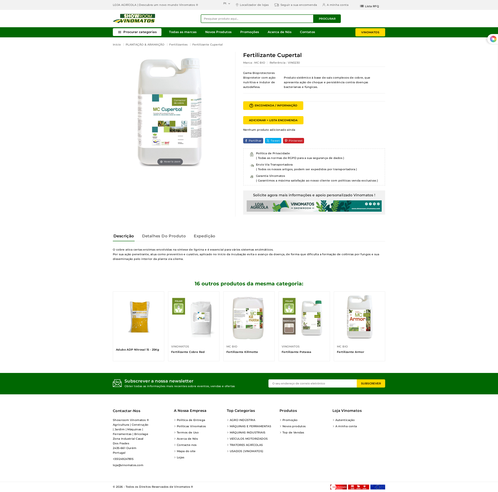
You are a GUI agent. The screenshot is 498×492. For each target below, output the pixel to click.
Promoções (249, 32)
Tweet (275, 140)
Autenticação (345, 420)
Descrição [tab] (123, 236)
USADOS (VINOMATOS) (246, 451)
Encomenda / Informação (273, 105)
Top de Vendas (293, 432)
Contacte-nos (187, 445)
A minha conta (346, 426)
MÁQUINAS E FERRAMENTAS (250, 426)
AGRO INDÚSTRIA (242, 420)
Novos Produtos (218, 32)
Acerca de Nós (279, 32)
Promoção (289, 420)
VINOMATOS (370, 32)
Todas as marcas (182, 32)
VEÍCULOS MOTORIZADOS (249, 438)
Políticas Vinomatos (191, 426)
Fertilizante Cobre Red (188, 352)
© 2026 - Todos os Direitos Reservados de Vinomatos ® (153, 486)
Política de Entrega (191, 420)
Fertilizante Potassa (296, 352)
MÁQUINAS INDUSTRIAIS (248, 432)
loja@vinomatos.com (128, 465)
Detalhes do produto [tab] (164, 236)
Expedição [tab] (204, 236)
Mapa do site (186, 451)
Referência (278, 62)
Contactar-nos (126, 411)
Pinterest (295, 140)
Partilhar (255, 140)
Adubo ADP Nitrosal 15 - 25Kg (137, 349)
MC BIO (259, 62)
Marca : (248, 62)
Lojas (180, 457)
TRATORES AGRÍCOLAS (246, 445)
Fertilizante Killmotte (242, 352)
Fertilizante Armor (350, 352)
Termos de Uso (188, 432)
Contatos (307, 32)
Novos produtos (294, 426)
